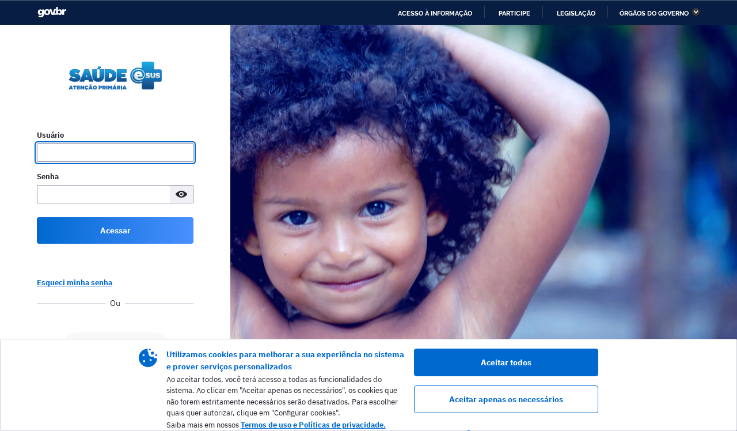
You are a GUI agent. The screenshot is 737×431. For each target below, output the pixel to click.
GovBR (51, 12)
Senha (48, 177)
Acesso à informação (435, 13)
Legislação (576, 13)
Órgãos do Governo (654, 13)
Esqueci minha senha (74, 283)
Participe (514, 13)
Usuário (50, 135)
